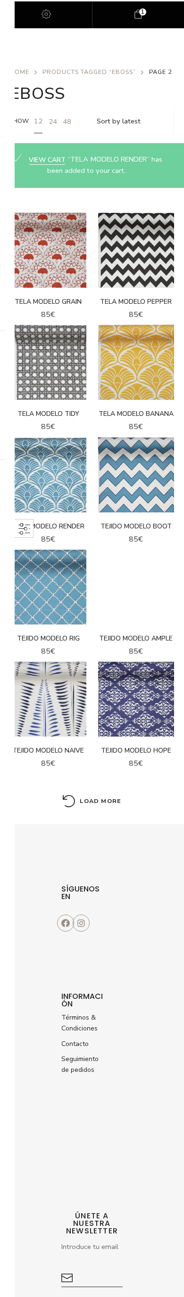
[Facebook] (65, 923)
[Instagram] (81, 923)
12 (38, 121)
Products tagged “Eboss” (89, 72)
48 (67, 121)
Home (19, 72)
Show (19, 121)
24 (53, 121)
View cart (47, 159)
